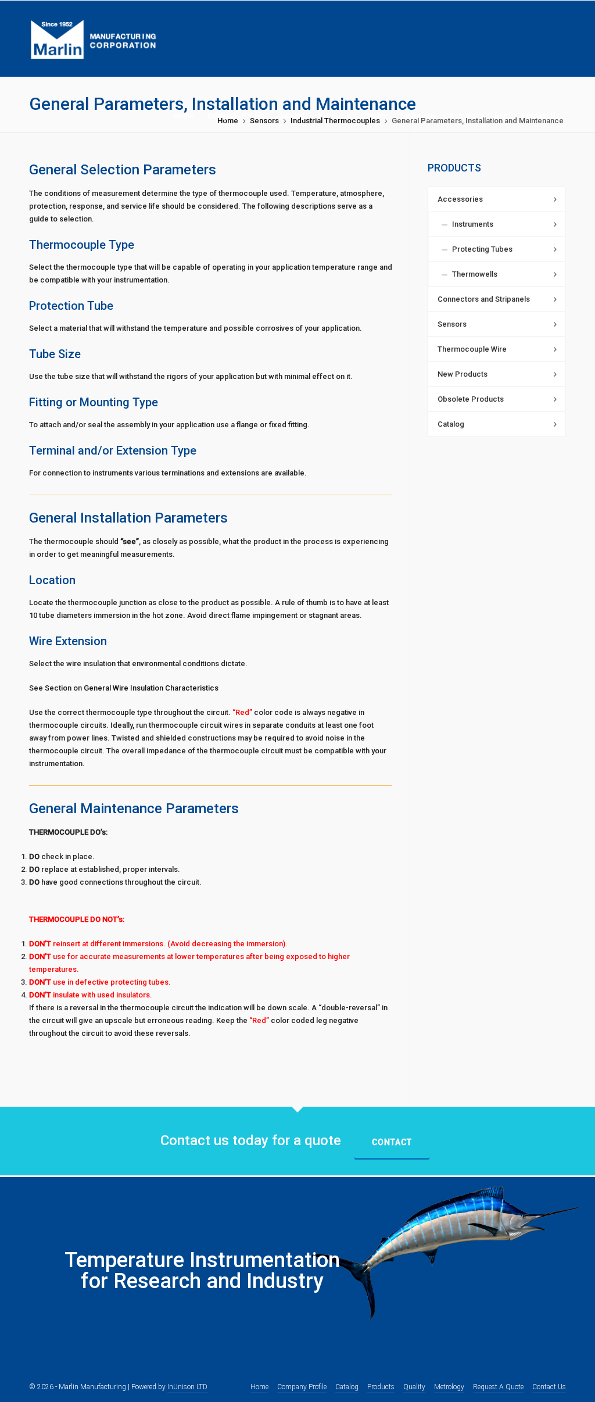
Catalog (451, 424)
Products (381, 1387)
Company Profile (302, 1387)
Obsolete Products (471, 399)
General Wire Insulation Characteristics (151, 688)
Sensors (452, 324)
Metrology (449, 1387)
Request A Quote (498, 1387)
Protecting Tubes (482, 249)
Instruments (472, 224)
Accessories (460, 199)
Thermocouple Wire (472, 349)
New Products (463, 374)
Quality (414, 1387)
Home (259, 1387)
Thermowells (474, 274)
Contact (392, 1142)
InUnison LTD (187, 1387)
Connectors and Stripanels (484, 299)
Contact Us (549, 1387)
